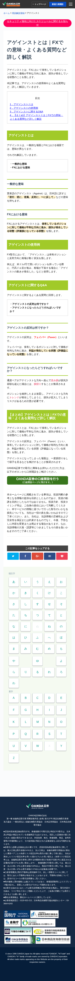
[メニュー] (71, 4)
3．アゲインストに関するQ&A (26, 111)
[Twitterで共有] (13, 556)
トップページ (40, 4)
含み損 (54, 380)
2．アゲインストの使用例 (24, 108)
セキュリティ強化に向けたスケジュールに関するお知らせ (37, 23)
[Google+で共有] (37, 556)
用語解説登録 (18, 13)
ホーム (6, 13)
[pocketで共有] (62, 556)
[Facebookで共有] (25, 556)
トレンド (14, 397)
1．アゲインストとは (21, 104)
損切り (37, 384)
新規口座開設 (57, 4)
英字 (11, 691)
